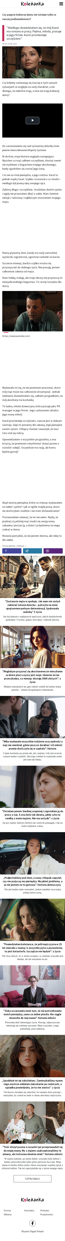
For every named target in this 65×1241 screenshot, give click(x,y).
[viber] (53, 551)
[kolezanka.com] (32, 4)
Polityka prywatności (46, 1212)
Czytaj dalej (32, 1178)
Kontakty (29, 1210)
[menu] (61, 3)
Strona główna (7, 1212)
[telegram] (32, 551)
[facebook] (11, 551)
